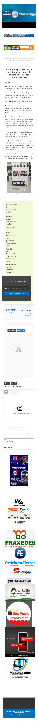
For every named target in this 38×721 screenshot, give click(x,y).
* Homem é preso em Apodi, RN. (10, 229)
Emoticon (21, 330)
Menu (6, 25)
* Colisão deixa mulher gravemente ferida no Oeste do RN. (11, 241)
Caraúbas (7, 443)
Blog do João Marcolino (23, 711)
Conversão (12, 330)
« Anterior (9, 312)
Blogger (24, 715)
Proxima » (28, 315)
